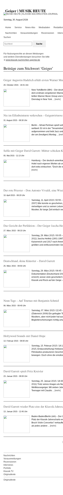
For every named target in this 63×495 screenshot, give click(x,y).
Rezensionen (47, 33)
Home (8, 27)
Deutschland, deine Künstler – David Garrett (29, 261)
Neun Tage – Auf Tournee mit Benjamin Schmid (31, 301)
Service (18, 27)
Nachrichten (11, 33)
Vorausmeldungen (29, 33)
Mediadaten (44, 27)
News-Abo (30, 27)
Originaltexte (10, 474)
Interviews (8, 465)
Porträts (7, 468)
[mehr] (58, 99)
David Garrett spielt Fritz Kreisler (23, 371)
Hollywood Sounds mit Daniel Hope (24, 336)
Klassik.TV (8, 471)
